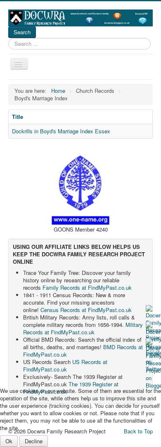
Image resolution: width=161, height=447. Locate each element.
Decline (34, 441)
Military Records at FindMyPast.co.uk (83, 328)
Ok (8, 441)
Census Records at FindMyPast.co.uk (86, 310)
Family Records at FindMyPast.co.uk (87, 287)
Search (22, 32)
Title (17, 117)
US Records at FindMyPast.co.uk (65, 365)
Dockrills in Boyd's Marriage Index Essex (61, 131)
